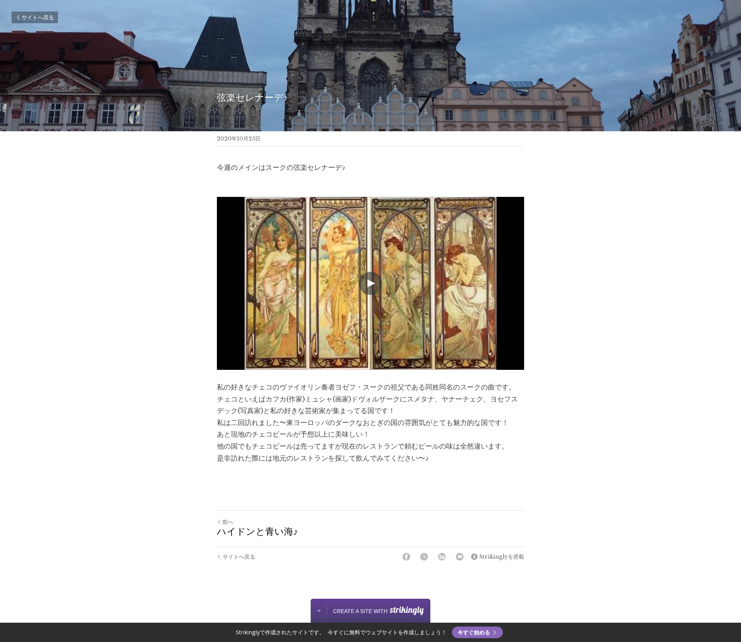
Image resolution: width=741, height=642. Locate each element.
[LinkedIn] (442, 557)
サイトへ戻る (38, 17)
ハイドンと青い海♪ (257, 532)
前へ (227, 521)
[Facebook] (406, 557)
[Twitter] (424, 557)
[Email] (460, 557)
